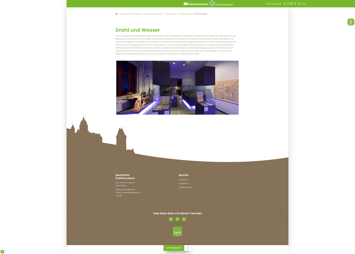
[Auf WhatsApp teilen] (184, 219)
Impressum (183, 179)
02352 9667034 (128, 189)
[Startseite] (207, 3)
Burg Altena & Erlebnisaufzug (285, 3)
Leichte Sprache (185, 187)
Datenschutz (184, 183)
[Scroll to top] (350, 249)
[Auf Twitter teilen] (177, 219)
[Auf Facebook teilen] (171, 219)
